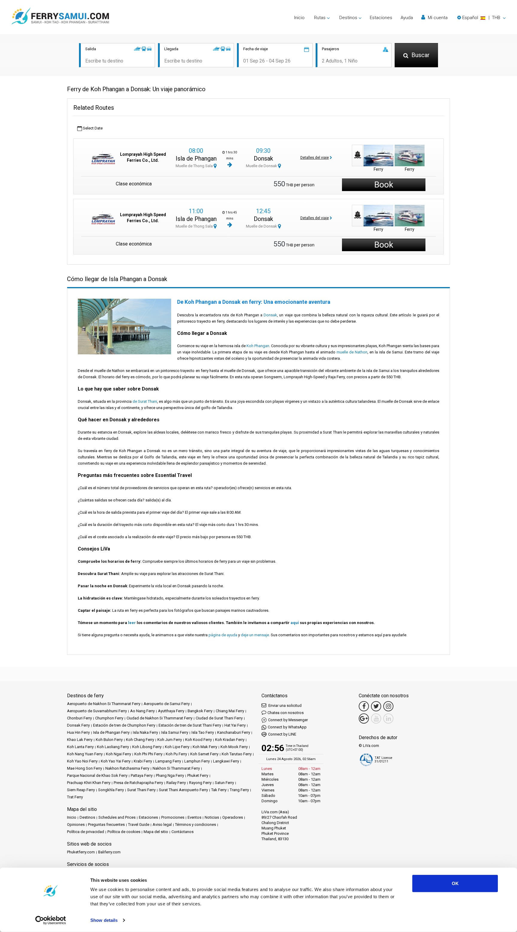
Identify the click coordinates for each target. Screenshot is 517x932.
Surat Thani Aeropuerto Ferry (183, 790)
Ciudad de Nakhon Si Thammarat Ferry (159, 718)
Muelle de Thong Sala (195, 166)
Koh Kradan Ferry (229, 739)
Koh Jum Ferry (169, 739)
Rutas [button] (320, 17)
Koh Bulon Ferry (109, 739)
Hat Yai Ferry (235, 725)
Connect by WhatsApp (287, 727)
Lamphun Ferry (197, 761)
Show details (104, 920)
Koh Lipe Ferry (177, 747)
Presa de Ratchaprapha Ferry (138, 782)
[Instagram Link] (388, 706)
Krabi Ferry (143, 761)
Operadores (232, 817)
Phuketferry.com (81, 852)
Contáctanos (182, 831)
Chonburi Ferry (79, 718)
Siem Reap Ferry (81, 790)
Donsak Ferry (78, 725)
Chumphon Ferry (109, 718)
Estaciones (381, 17)
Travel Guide (138, 824)
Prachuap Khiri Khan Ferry (88, 782)
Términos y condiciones (195, 824)
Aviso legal (162, 824)
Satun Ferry (224, 782)
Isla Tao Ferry (202, 732)
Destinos (87, 817)
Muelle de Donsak (262, 166)
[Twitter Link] (376, 706)
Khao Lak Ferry (79, 739)
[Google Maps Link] (364, 718)
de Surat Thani (145, 401)
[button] (481, 17)
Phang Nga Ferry (170, 775)
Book (383, 185)
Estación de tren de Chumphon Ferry (124, 725)
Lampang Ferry (168, 761)
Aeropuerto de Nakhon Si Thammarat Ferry (103, 703)
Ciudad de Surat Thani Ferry (219, 718)
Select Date (92, 128)
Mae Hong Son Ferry (84, 768)
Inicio (299, 17)
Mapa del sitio (156, 831)
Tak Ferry (218, 790)
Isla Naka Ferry (145, 732)
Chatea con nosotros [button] (285, 712)
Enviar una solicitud (284, 705)
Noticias (212, 817)
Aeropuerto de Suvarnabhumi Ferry (97, 711)
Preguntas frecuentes (106, 824)
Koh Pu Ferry (176, 754)
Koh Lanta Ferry (80, 747)
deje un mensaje (255, 635)
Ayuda (407, 17)
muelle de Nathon (352, 352)
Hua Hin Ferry (78, 732)
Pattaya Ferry (142, 775)
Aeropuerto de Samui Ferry (167, 703)
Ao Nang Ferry (142, 711)
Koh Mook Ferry (234, 747)
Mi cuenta (437, 17)
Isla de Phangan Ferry (111, 732)
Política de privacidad (85, 831)
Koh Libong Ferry (147, 747)
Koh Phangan (258, 346)
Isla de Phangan (196, 158)
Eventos (194, 817)
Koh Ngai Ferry (118, 754)
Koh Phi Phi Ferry (148, 754)
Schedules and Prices (117, 817)
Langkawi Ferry (226, 761)
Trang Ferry (239, 790)
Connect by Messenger (288, 720)
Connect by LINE (282, 734)
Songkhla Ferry (111, 790)
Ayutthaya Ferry (171, 711)
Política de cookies (123, 831)
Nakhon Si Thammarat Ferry (176, 768)
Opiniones (76, 824)
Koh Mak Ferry (205, 747)
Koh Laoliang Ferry (113, 747)
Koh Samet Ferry (204, 754)
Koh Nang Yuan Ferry (85, 754)
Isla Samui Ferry (174, 732)
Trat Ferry (75, 797)
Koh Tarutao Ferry (237, 754)
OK (455, 883)
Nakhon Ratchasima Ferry (127, 768)
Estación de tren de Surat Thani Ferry (190, 725)
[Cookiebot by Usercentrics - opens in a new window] (51, 920)
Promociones (172, 817)
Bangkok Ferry (200, 711)
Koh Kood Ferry (198, 739)
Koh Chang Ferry (140, 739)
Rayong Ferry (200, 782)
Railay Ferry (176, 782)
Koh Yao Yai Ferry (115, 761)
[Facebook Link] (364, 706)
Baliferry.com (109, 852)
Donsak (263, 158)
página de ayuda (223, 635)
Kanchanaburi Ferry (233, 732)
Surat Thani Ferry (141, 790)
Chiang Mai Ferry (230, 711)
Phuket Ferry (197, 775)
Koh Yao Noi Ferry (82, 761)
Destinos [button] (348, 17)
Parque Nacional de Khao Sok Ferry (97, 775)
